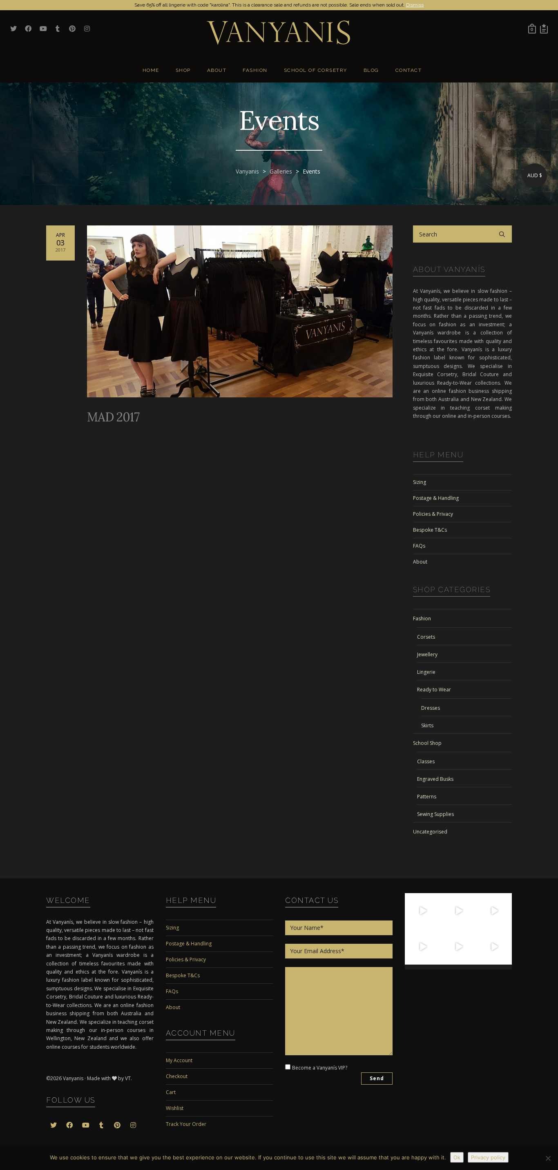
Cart (171, 1092)
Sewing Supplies (435, 814)
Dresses (430, 707)
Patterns (426, 796)
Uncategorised (430, 831)
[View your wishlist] (544, 28)
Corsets (426, 636)
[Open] (423, 911)
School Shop (427, 743)
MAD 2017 (113, 417)
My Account (179, 1060)
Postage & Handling (436, 498)
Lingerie (426, 672)
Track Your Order (186, 1124)
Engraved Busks (435, 779)
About (420, 561)
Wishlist (174, 1108)
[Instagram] (435, 924)
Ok (456, 1157)
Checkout (176, 1076)
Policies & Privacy (433, 513)
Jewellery (427, 654)
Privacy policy (488, 1157)
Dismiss (415, 5)
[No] (548, 1158)
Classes (426, 761)
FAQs (419, 545)
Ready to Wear (434, 689)
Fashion (422, 618)
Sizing (419, 482)
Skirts (427, 725)
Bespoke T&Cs (430, 529)
